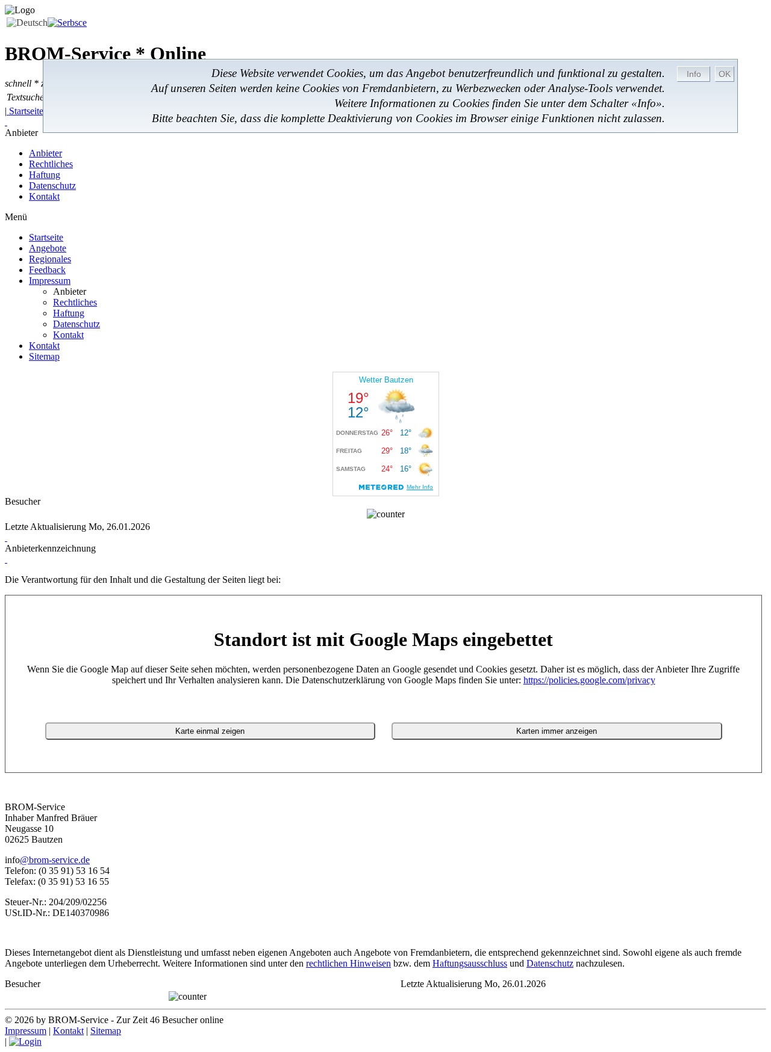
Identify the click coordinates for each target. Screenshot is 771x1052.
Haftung (44, 175)
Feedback (47, 270)
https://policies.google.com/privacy (589, 680)
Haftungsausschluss (469, 963)
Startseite (26, 111)
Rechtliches (51, 164)
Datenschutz (52, 185)
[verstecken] (6, 122)
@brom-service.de (55, 860)
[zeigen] (6, 537)
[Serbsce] (67, 22)
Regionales (50, 259)
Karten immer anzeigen (556, 731)
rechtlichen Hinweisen (348, 963)
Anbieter (45, 153)
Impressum (49, 280)
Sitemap (44, 356)
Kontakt (44, 196)
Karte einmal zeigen (210, 731)
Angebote (47, 248)
